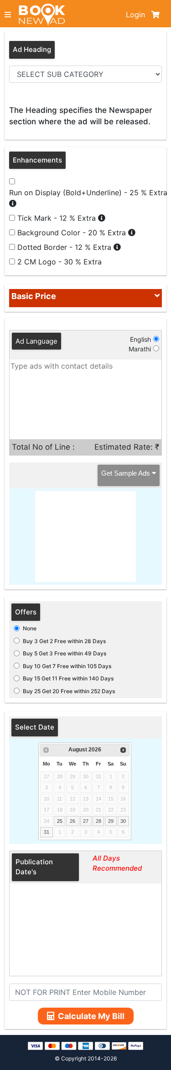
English (140, 339)
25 (59, 821)
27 (85, 821)
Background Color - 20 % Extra (72, 232)
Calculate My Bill (91, 1016)
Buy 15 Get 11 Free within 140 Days (68, 678)
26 (72, 821)
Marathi (140, 349)
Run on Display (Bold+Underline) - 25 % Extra (88, 192)
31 (46, 832)
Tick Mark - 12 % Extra (57, 218)
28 (98, 821)
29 (111, 821)
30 (123, 821)
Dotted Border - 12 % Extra (65, 247)
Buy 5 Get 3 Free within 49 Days (64, 653)
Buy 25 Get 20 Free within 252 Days (69, 691)
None (29, 628)
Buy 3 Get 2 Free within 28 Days (64, 641)
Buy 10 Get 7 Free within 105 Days (67, 666)
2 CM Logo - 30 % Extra (59, 261)
